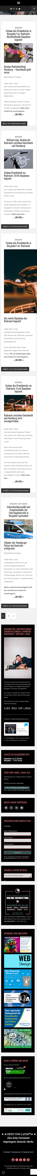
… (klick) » (18, 114)
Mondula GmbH (25, 1168)
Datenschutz (28, 1152)
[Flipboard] (20, 1159)
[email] (19, 8)
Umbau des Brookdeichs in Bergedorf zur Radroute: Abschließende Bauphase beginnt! (18, 35)
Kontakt (7, 1152)
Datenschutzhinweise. (22, 858)
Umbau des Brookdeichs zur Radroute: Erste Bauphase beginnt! (18, 388)
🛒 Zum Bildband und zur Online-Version (16, 738)
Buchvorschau (20, 734)
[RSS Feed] (16, 1159)
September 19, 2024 (8, 490)
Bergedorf (18, 28)
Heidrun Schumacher (19, 1166)
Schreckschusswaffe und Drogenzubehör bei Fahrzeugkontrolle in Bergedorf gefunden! (18, 511)
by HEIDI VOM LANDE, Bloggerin (18, 123)
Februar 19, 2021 (7, 606)
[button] (3, 1172)
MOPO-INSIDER (22, 504)
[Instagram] (13, 8)
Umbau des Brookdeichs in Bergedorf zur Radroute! (18, 244)
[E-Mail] (13, 1159)
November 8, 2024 (7, 369)
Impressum (16, 1152)
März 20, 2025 (6, 123)
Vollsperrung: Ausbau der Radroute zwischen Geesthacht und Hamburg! (18, 143)
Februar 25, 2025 (7, 226)
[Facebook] (11, 8)
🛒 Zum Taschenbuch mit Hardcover (15, 740)
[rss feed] (16, 8)
